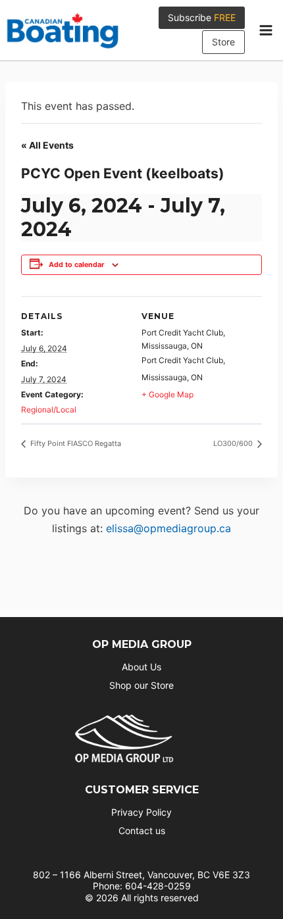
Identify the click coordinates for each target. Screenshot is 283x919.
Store (223, 41)
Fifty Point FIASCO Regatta (74, 443)
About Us (141, 666)
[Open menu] (265, 30)
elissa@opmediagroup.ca (168, 528)
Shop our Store (141, 685)
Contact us (141, 830)
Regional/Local (48, 409)
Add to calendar (76, 265)
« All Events (47, 145)
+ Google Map (167, 394)
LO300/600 (234, 443)
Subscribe (202, 17)
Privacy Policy (141, 812)
